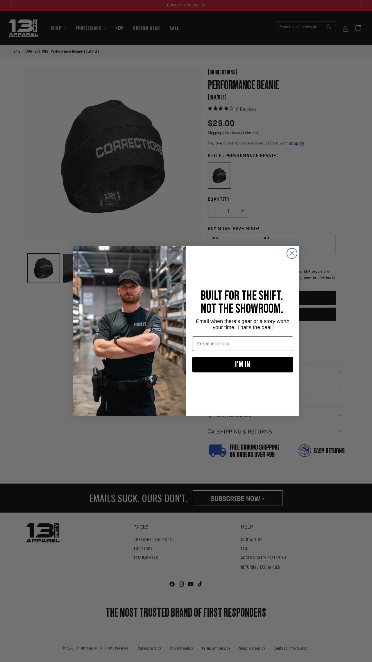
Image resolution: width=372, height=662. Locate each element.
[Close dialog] (292, 253)
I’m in (242, 364)
